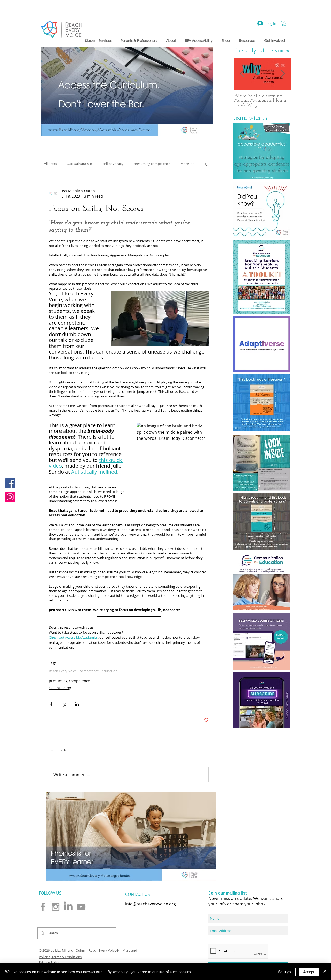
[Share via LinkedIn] (76, 704)
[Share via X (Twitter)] (64, 704)
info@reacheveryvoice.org (150, 904)
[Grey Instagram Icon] (55, 906)
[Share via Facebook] (51, 704)
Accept (308, 971)
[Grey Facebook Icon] (42, 906)
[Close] (325, 972)
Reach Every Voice (63, 671)
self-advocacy (113, 164)
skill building (60, 687)
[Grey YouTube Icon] (81, 906)
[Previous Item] (242, 74)
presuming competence (152, 164)
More (184, 164)
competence (89, 671)
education (109, 671)
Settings (284, 971)
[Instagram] (10, 497)
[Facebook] (10, 483)
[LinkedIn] (68, 906)
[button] (99, 40)
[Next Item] (282, 74)
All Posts (50, 164)
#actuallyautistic (79, 164)
